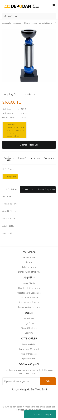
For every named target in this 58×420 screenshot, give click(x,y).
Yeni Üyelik (29, 318)
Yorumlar (27, 189)
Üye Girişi (29, 323)
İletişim (29, 262)
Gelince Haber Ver (29, 144)
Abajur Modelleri (29, 354)
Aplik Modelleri (29, 358)
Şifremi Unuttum (29, 328)
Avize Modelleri (29, 344)
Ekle (48, 381)
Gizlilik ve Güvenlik (29, 297)
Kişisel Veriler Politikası (29, 307)
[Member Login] (46, 6)
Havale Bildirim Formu (29, 288)
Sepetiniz (29, 333)
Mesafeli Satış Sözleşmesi (29, 293)
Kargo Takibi (29, 283)
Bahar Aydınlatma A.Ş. (29, 271)
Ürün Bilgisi (11, 189)
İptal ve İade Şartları (29, 302)
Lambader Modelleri (29, 349)
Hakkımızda (29, 257)
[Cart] (52, 6)
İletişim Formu (29, 267)
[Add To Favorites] (9, 158)
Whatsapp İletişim (42, 414)
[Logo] (21, 6)
